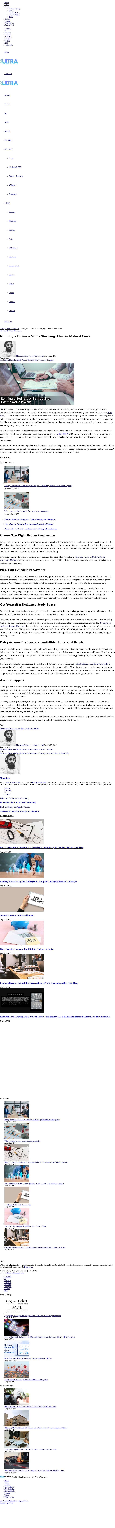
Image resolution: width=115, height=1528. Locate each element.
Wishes (11, 284)
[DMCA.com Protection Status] (5, 1477)
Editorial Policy (14, 9)
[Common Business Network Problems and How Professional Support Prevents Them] (22, 979)
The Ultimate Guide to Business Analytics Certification (29, 524)
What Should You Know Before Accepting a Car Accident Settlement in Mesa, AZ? (34, 1470)
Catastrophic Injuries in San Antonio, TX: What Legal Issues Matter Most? (30, 1449)
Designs (8, 149)
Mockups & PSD (15, 167)
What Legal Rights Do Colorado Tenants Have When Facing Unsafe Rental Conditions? (35, 1428)
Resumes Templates (16, 176)
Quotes (11, 293)
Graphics (12, 311)
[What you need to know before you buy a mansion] (16, 508)
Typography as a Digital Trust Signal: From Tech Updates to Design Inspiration (32, 1316)
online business (25, 728)
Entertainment (14, 266)
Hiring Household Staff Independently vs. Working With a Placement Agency (38, 486)
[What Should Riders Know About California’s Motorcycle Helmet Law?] (16, 1404)
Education (12, 257)
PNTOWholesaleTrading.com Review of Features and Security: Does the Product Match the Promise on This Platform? (55, 1017)
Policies (7, 7)
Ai (5, 113)
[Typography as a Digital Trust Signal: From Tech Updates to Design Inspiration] (16, 1314)
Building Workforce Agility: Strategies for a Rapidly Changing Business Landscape (38, 881)
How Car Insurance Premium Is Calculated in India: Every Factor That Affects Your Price (41, 847)
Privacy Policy (14, 15)
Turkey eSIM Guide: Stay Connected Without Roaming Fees (26, 1380)
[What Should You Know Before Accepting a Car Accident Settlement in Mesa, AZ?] (16, 1468)
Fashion (12, 275)
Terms (11, 17)
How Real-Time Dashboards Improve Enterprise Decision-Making (28, 1358)
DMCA (11, 11)
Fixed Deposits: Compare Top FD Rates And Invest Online (27, 949)
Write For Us (9, 23)
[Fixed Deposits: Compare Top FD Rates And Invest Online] (22, 945)
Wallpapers (13, 185)
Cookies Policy (14, 13)
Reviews (12, 230)
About (6, 5)
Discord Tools (9, 25)
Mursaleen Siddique (12, 782)
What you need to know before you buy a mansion (26, 511)
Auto (11, 239)
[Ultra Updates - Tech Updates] (17, 63)
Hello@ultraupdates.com (15, 1273)
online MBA (62, 434)
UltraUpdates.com (39, 782)
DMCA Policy (9, 1489)
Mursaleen (20, 356)
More (7, 203)
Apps (6, 122)
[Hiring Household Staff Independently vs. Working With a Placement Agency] (16, 483)
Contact (7, 19)
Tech (6, 104)
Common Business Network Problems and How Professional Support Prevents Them (39, 983)
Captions (12, 302)
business (4, 728)
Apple (7, 131)
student (36, 728)
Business (12, 212)
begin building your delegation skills (91, 664)
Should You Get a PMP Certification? (17, 915)
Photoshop (13, 194)
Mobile (7, 140)
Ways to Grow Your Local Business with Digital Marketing (30, 529)
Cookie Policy (9, 1487)
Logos (11, 158)
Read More (28, 1267)
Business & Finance (12, 329)
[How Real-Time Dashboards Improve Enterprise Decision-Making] (16, 1356)
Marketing (12, 221)
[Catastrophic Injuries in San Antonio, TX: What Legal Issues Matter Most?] (16, 1447)
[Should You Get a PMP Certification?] (22, 911)
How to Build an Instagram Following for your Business (29, 519)
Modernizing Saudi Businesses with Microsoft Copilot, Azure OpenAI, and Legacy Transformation (39, 1337)
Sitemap (7, 21)
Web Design (13, 248)
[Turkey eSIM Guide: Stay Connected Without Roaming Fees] (16, 1378)
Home (6, 3)
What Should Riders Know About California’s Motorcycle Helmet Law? (30, 1407)
